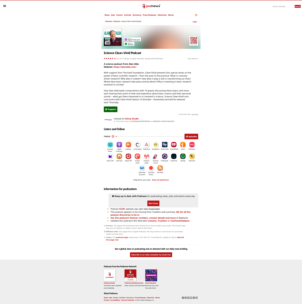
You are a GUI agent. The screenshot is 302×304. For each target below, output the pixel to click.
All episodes (191, 136)
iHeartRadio (174, 149)
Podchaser (164, 161)
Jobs (113, 15)
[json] (194, 298)
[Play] (113, 136)
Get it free (153, 203)
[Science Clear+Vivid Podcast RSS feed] (196, 15)
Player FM (128, 161)
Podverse (173, 161)
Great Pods (165, 149)
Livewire (152, 220)
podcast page (122, 237)
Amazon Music (110, 150)
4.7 (115, 58)
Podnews (108, 21)
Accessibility (115, 300)
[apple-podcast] (132, 40)
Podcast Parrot (155, 162)
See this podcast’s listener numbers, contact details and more (143, 217)
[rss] (196, 298)
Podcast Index (146, 162)
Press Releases (149, 15)
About (171, 15)
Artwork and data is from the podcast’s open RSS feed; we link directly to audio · (161, 114)
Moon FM (110, 161)
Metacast (192, 149)
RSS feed (160, 172)
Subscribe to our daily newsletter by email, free (151, 255)
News (107, 15)
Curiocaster (138, 149)
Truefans (162, 220)
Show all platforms (160, 180)
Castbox (128, 149)
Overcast (119, 161)
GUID (122, 208)
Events (119, 15)
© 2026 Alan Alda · (188, 114)
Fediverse (146, 149)
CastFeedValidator (180, 220)
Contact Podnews (127, 300)
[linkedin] (188, 298)
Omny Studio (132, 118)
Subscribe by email (141, 173)
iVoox (183, 149)
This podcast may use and (145, 121)
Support (112, 109)
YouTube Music (151, 173)
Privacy (106, 300)
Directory (137, 15)
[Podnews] (144, 6)
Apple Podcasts (119, 150)
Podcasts (116, 21)
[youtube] (191, 298)
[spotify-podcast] (129, 45)
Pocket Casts (137, 162)
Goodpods (155, 149)
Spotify (182, 161)
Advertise (162, 15)
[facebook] (186, 298)
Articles (127, 15)
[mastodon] (183, 298)
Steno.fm (192, 161)
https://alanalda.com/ (124, 66)
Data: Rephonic (193, 59)
